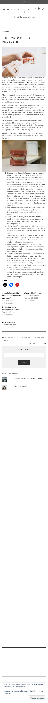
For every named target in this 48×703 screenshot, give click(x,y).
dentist (29, 82)
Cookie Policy (8, 693)
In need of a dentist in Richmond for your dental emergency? (11, 295)
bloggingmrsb (11, 322)
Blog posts (13, 324)
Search (24, 362)
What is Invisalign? (20, 386)
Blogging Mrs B (24, 10)
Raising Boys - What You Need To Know (28, 378)
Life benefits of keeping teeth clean (27, 343)
